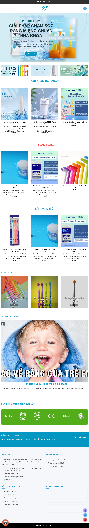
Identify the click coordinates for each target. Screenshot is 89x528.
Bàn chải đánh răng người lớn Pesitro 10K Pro (74, 299)
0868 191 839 (15, 473)
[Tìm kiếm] (85, 8)
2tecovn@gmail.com (16, 477)
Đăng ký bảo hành (10, 495)
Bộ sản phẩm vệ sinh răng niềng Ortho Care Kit (74, 123)
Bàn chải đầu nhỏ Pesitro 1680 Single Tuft (74, 186)
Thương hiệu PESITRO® (56, 460)
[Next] (84, 38)
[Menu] (3, 8)
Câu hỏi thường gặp (10, 498)
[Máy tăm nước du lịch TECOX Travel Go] (44, 104)
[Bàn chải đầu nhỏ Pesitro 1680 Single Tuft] (74, 167)
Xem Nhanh (14, 304)
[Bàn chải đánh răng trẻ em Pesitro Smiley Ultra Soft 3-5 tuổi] (44, 292)
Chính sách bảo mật (11, 501)
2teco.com (14, 480)
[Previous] (5, 38)
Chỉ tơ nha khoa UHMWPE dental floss (14, 186)
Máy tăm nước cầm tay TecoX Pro (14, 122)
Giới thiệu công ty (10, 491)
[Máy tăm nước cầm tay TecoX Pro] (14, 104)
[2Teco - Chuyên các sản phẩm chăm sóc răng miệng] (44, 8)
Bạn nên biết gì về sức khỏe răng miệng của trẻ (44, 384)
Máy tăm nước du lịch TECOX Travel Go (44, 123)
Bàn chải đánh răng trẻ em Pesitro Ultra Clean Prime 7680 (14, 299)
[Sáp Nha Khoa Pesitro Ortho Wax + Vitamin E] (44, 167)
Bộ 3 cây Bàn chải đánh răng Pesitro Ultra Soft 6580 (14, 250)
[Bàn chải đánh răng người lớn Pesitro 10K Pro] (74, 292)
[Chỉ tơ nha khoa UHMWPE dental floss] (14, 167)
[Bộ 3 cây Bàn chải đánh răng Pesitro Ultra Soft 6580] (14, 231)
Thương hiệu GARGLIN (56, 463)
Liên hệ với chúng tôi (11, 504)
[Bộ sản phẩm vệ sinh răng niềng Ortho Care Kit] (74, 104)
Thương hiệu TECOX (55, 466)
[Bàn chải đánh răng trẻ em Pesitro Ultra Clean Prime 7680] (14, 292)
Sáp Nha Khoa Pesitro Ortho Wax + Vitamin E (44, 186)
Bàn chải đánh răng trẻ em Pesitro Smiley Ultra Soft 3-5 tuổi (44, 299)
